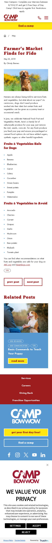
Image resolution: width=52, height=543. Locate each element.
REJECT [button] (26, 532)
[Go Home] (5, 36)
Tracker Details (20, 540)
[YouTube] (34, 455)
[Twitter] (26, 455)
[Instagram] (17, 455)
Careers (26, 385)
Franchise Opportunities (26, 400)
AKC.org (7, 264)
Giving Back (26, 393)
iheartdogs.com (23, 264)
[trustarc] (44, 540)
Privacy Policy (8, 540)
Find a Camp (26, 26)
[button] (47, 465)
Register (29, 11)
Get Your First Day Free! (26, 432)
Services (26, 378)
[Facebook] (9, 455)
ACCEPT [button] (37, 525)
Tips (7, 270)
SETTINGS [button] (15, 525)
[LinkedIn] (43, 455)
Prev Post (13, 282)
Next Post (33, 282)
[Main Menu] (46, 18)
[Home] (11, 17)
